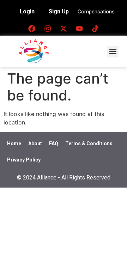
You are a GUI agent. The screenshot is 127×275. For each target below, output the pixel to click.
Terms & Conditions (89, 143)
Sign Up (59, 11)
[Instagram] (48, 29)
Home (14, 143)
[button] (113, 51)
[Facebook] (32, 29)
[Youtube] (79, 29)
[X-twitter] (63, 29)
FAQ (53, 143)
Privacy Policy (24, 160)
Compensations (96, 11)
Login (27, 11)
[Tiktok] (95, 29)
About (35, 143)
